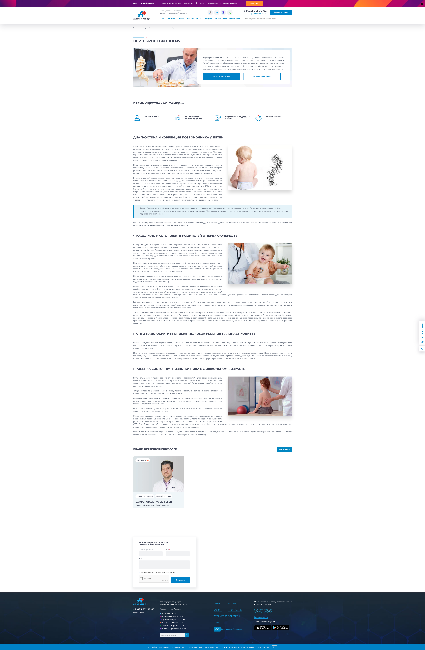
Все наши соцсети (261, 617)
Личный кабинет (260, 14)
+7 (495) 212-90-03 (254, 11)
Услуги (172, 19)
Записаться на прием (221, 76)
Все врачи (283, 449)
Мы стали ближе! (143, 3)
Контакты (234, 19)
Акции (208, 19)
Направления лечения (159, 28)
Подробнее (254, 3)
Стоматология (186, 19)
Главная (136, 28)
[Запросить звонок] (230, 12)
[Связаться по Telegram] (216, 12)
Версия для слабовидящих (231, 629)
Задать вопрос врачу (262, 76)
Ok (274, 647)
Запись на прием (281, 12)
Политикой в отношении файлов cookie (253, 647)
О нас (163, 19)
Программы (220, 19)
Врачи (199, 19)
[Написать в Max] (223, 12)
